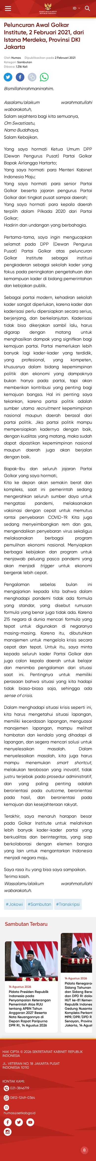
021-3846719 (19, 1088)
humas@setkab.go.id (19, 1112)
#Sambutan (39, 904)
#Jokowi (14, 904)
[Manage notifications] (84, 1150)
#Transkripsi (68, 904)
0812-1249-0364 (22, 1098)
